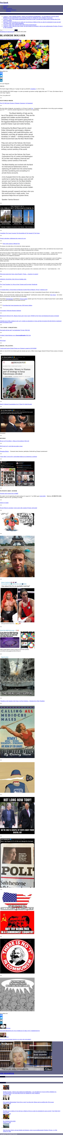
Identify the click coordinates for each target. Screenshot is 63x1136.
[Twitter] (31, 75)
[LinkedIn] (31, 80)
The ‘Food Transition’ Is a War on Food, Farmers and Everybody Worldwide (18, 284)
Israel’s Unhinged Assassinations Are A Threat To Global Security (16, 404)
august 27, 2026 (7, 1094)
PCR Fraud (3, 340)
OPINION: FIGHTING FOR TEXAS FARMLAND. (13, 279)
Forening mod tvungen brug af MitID (9, 493)
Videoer (5, 7)
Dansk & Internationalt (13, 39)
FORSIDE (5, 5)
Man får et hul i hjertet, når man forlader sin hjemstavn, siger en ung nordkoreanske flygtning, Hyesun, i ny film (30, 1130)
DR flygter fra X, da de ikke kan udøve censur (11, 446)
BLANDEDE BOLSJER (9, 1121)
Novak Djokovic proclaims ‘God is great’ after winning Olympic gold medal (18, 508)
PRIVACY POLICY (11, 10)
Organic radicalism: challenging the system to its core (13, 238)
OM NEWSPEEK (7, 8)
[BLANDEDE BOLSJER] (6, 1118)
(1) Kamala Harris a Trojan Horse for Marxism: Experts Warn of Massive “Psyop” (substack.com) (23, 289)
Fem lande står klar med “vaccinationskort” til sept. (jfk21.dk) (15, 330)
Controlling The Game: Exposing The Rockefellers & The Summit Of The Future (20, 233)
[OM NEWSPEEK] (26, 1070)
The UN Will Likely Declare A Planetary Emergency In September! (16, 103)
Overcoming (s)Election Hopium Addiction (10, 310)
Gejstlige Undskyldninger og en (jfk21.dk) (15, 335)
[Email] (31, 78)
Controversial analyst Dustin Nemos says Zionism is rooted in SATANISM (18, 348)
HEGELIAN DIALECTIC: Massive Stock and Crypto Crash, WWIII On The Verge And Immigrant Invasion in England (29, 315)
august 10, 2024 (4, 39)
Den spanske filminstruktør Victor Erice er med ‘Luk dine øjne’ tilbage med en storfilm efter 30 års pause (28, 1102)
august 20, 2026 (7, 1131)
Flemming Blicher (4, 451)
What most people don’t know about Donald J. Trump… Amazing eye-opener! (19, 274)
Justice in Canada (4, 502)
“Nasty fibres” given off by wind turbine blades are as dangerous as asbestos (18, 456)
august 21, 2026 (7, 1122)
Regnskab (8, 11)
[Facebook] (31, 73)
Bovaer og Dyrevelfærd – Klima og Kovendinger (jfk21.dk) (14, 441)
